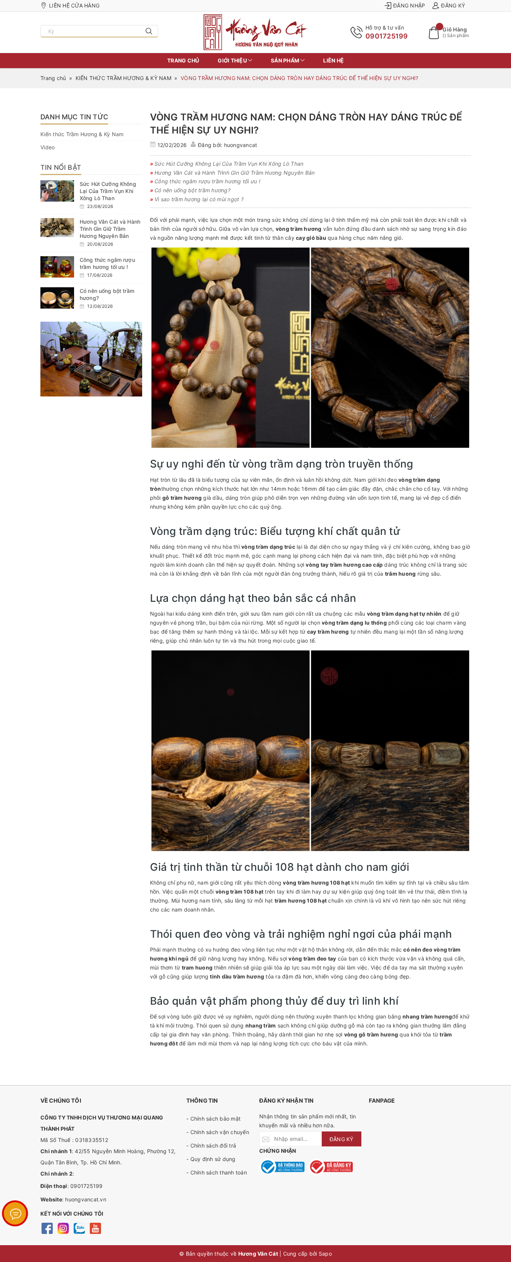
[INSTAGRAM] (63, 1227)
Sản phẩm (285, 60)
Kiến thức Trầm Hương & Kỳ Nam (81, 134)
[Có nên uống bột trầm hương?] (57, 298)
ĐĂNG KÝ (342, 1139)
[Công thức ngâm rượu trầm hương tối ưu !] (57, 267)
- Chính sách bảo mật (213, 1118)
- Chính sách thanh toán (216, 1172)
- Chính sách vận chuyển (217, 1132)
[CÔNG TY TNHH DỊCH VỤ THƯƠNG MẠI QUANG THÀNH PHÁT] (255, 32)
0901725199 (386, 36)
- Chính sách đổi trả (211, 1145)
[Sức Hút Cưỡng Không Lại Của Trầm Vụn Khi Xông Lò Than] (57, 191)
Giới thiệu (233, 60)
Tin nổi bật (60, 167)
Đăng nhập (409, 5)
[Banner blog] (91, 359)
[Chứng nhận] (282, 1166)
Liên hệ (333, 60)
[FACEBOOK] (46, 1227)
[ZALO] (79, 1227)
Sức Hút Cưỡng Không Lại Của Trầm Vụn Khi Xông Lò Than (108, 191)
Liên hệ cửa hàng (74, 5)
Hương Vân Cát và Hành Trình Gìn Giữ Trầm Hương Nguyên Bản (110, 228)
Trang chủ (183, 60)
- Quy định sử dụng (211, 1159)
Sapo (325, 1253)
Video (47, 147)
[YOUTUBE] (95, 1227)
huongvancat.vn (85, 1199)
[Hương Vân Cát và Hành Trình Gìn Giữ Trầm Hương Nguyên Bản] (57, 227)
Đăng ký (453, 5)
